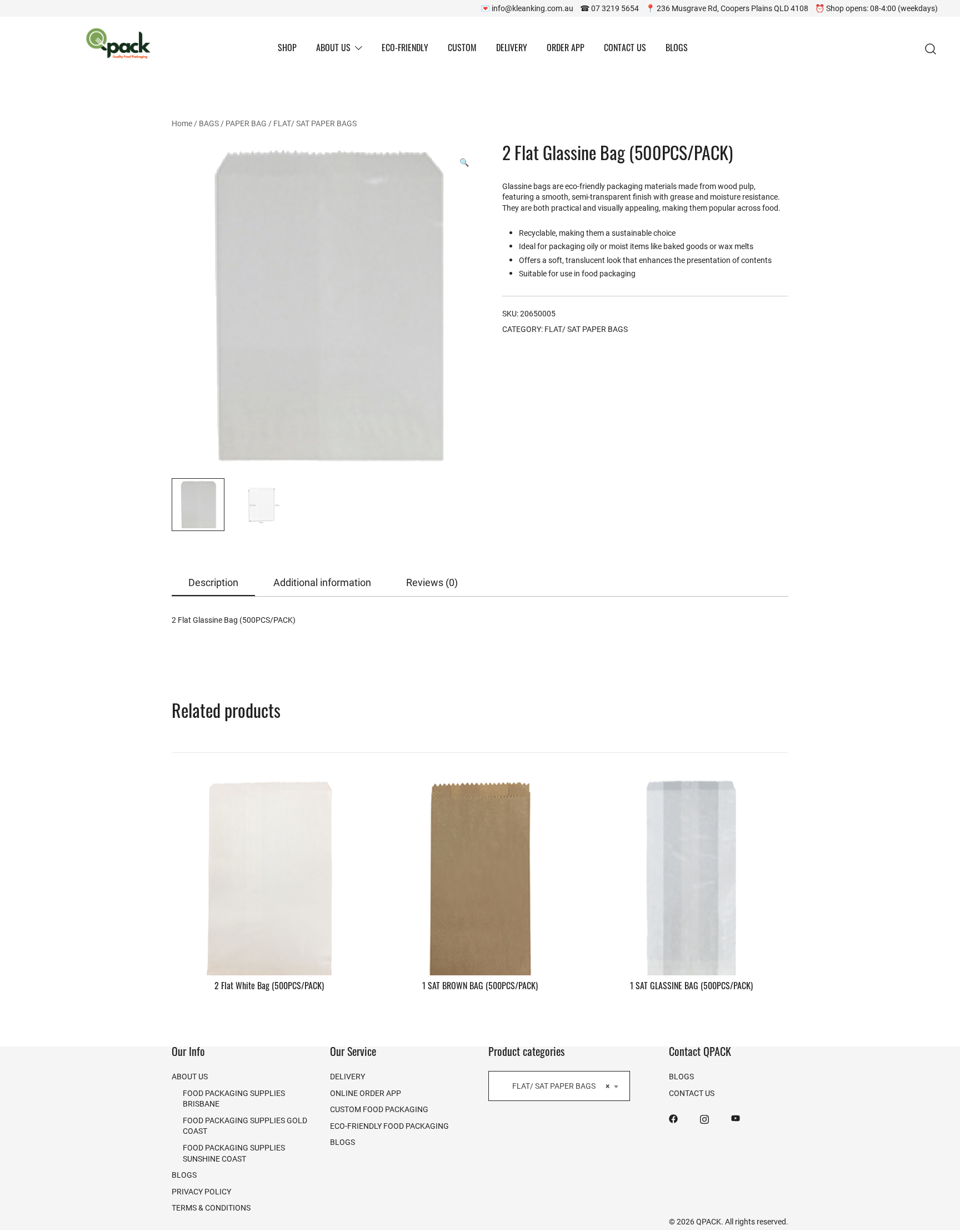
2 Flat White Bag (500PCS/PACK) (269, 987)
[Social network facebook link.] (673, 1117)
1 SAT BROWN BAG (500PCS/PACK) (480, 987)
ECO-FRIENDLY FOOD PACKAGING (389, 1125)
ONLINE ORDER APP (365, 1093)
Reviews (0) (432, 582)
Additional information (322, 582)
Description (213, 582)
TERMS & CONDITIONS (211, 1207)
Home (182, 123)
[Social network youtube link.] (735, 1117)
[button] (464, 162)
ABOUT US (333, 48)
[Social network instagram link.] (704, 1117)
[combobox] (559, 1086)
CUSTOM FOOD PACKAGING (379, 1109)
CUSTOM (462, 48)
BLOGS (677, 48)
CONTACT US (625, 48)
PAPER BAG (246, 123)
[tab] (213, 583)
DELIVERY (511, 48)
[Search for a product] (931, 49)
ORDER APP (565, 48)
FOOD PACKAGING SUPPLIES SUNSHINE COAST (234, 1153)
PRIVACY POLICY (201, 1191)
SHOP (287, 48)
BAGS (209, 123)
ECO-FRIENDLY (405, 48)
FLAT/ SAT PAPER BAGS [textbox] (555, 1085)
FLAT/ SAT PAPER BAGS (315, 123)
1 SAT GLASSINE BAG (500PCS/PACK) (691, 987)
